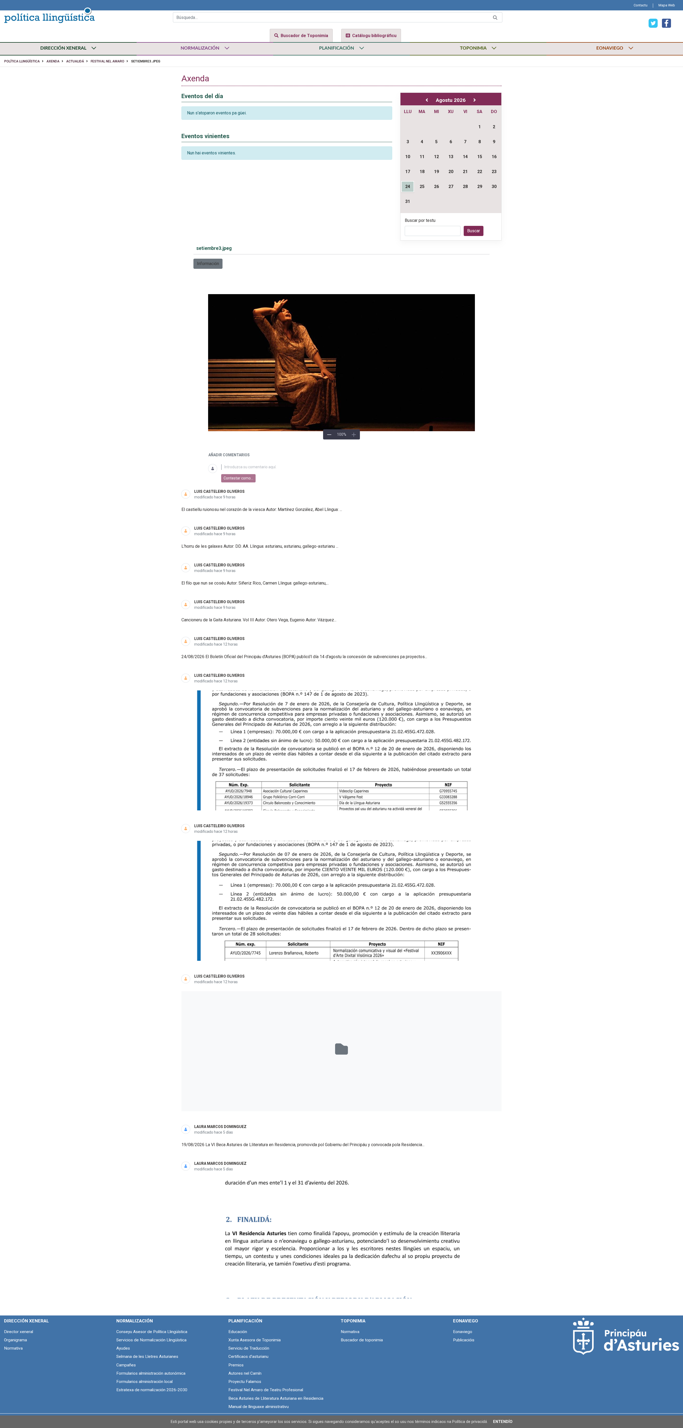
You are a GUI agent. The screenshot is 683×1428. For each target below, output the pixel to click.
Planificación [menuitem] (245, 1320)
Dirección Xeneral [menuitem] (26, 1320)
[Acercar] (354, 434)
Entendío (503, 1421)
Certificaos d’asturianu (248, 1356)
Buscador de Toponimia (304, 35)
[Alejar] (329, 434)
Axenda (52, 61)
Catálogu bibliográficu (374, 35)
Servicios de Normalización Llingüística (151, 1340)
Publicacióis (463, 1340)
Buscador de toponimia (362, 1340)
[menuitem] (640, 5)
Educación (237, 1331)
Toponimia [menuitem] (353, 1320)
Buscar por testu (420, 220)
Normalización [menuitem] (134, 1320)
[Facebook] (664, 22)
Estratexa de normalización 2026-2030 (151, 1389)
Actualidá (75, 61)
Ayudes (123, 1348)
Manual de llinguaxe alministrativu (258, 1406)
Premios (236, 1365)
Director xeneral (18, 1331)
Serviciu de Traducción (248, 1348)
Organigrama (15, 1340)
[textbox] (348, 467)
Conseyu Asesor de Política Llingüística (151, 1331)
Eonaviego (462, 1331)
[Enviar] (495, 17)
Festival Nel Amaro (107, 61)
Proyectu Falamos (244, 1381)
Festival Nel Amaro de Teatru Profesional (265, 1389)
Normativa (13, 1348)
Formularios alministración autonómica (150, 1373)
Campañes (126, 1365)
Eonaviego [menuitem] (465, 1320)
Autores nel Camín (244, 1373)
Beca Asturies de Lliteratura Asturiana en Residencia (275, 1398)
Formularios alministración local (144, 1381)
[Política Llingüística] (49, 14)
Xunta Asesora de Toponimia (254, 1340)
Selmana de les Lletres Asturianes (147, 1356)
